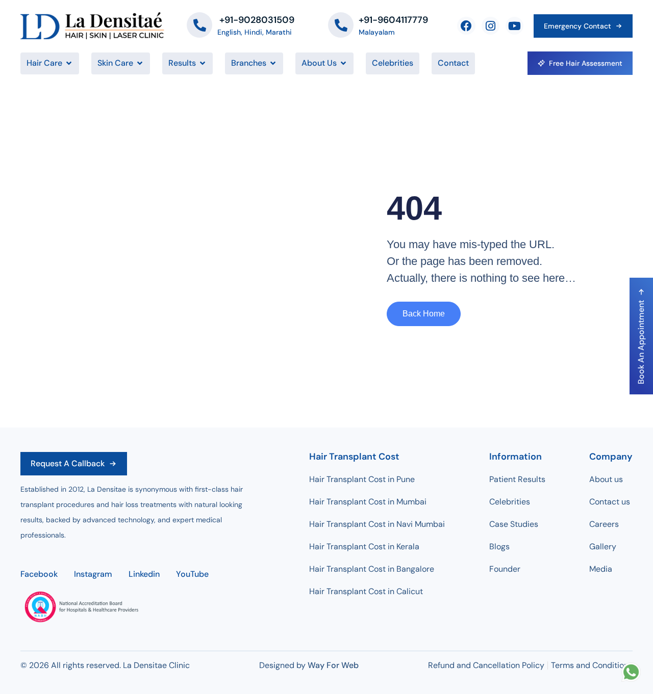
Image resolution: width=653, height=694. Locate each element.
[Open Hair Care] (69, 63)
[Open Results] (202, 63)
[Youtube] (514, 26)
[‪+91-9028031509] (199, 25)
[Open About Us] (343, 63)
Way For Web (333, 665)
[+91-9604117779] (341, 25)
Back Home (424, 313)
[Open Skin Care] (140, 63)
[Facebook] (466, 26)
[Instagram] (490, 26)
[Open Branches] (273, 63)
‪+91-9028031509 (255, 20)
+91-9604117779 (393, 20)
